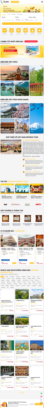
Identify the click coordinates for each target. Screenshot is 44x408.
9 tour (17, 131)
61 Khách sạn (4, 78)
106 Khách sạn (33, 93)
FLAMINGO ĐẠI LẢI (20, 300)
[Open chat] (3, 405)
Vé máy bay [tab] (19, 14)
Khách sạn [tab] (4, 14)
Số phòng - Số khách (32, 17)
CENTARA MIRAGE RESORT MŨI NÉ (20, 352)
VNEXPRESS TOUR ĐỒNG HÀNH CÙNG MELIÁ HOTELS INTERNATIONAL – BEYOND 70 (7, 197)
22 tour (3, 116)
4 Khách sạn (4, 131)
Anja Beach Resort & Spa (6, 351)
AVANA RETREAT (5, 326)
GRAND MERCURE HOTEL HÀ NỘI (21, 378)
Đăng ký (38, 404)
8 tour (9, 78)
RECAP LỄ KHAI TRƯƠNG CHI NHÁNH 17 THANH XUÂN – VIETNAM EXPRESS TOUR (36, 197)
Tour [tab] (9, 14)
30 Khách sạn (18, 93)
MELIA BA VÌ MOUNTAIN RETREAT (6, 378)
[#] (5, 204)
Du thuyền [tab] (13, 14)
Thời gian (17, 17)
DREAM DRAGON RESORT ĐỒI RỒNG (36, 301)
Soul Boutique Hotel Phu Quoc (36, 327)
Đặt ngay (14, 263)
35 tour (32, 131)
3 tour (38, 93)
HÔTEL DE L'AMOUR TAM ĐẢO (36, 352)
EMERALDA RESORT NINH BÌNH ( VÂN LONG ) (22, 327)
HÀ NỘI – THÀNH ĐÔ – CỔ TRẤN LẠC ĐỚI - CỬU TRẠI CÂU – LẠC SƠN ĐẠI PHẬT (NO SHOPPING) (26, 249)
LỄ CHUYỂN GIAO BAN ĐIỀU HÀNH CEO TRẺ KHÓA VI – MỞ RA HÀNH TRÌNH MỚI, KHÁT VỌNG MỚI (21, 197)
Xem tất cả (22, 392)
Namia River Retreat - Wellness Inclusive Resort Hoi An (7, 301)
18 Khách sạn (4, 93)
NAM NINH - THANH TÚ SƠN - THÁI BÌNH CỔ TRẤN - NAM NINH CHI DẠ (8, 249)
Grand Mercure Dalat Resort (35, 378)
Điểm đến (3, 17)
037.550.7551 (15, 1)
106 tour (8, 131)
